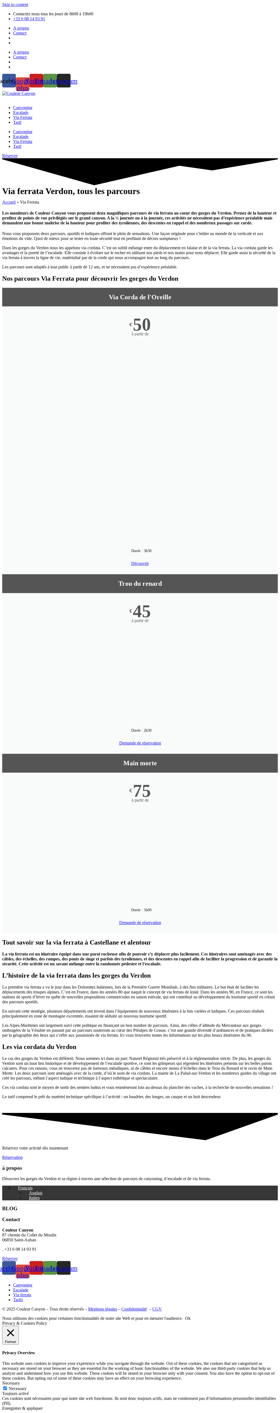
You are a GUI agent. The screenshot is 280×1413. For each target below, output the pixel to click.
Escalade (20, 112)
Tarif (17, 122)
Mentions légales (102, 1309)
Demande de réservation (140, 743)
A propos (21, 28)
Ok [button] (188, 1318)
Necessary (18, 1388)
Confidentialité (134, 1309)
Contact (20, 33)
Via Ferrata (22, 117)
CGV (157, 1309)
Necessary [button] (11, 1383)
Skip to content (15, 4)
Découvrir (140, 563)
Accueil (9, 202)
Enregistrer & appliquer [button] (22, 1408)
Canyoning (22, 107)
